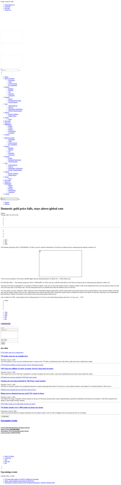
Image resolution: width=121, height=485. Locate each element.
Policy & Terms (9, 456)
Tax (9, 92)
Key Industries (12, 85)
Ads (6, 459)
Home (6, 77)
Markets (10, 90)
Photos (10, 126)
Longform (11, 133)
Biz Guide (8, 121)
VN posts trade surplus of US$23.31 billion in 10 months (22, 479)
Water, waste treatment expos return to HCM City (19, 481)
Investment (11, 80)
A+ (6, 244)
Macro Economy (10, 78)
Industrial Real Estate (14, 100)
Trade (10, 82)
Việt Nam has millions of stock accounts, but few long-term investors (27, 369)
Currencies (11, 95)
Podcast (10, 129)
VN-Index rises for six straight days (14, 356)
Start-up (10, 107)
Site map (7, 8)
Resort (10, 99)
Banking (10, 89)
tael (6, 319)
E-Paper (7, 134)
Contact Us (8, 458)
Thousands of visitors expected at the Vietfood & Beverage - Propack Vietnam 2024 (30, 482)
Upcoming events (9, 420)
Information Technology (15, 109)
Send (3, 343)
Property (7, 97)
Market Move (12, 116)
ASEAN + (8, 122)
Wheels (7, 112)
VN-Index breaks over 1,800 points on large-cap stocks (22, 407)
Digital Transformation (15, 111)
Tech (6, 104)
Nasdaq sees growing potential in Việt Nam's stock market (23, 381)
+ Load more (5, 416)
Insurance (11, 94)
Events (7, 117)
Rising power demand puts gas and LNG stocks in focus (22, 393)
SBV (6, 314)
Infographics (12, 131)
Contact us (8, 10)
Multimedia (8, 124)
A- (6, 240)
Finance (7, 87)
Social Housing (12, 102)
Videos (10, 128)
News (10, 119)
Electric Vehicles (13, 114)
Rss (6, 463)
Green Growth (12, 83)
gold (6, 315)
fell (5, 317)
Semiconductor (12, 105)
